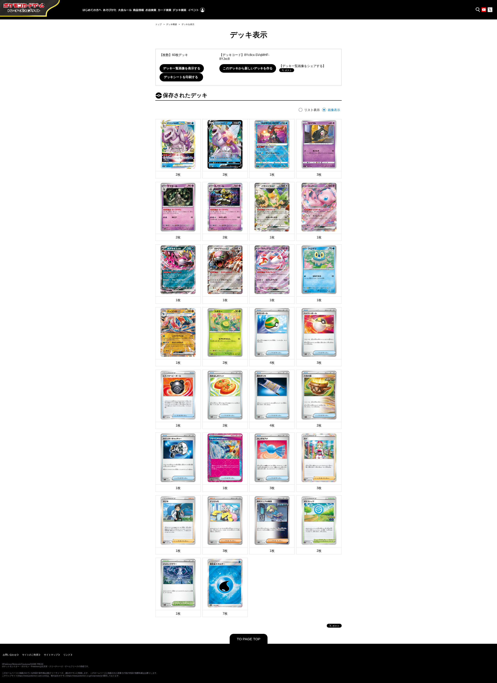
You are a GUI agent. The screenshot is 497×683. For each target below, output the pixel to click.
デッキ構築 (171, 24)
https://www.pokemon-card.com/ (32, 676)
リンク (66, 654)
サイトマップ (51, 654)
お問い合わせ (10, 654)
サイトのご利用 (30, 654)
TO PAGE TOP (248, 639)
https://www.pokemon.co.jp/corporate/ (84, 676)
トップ (158, 24)
